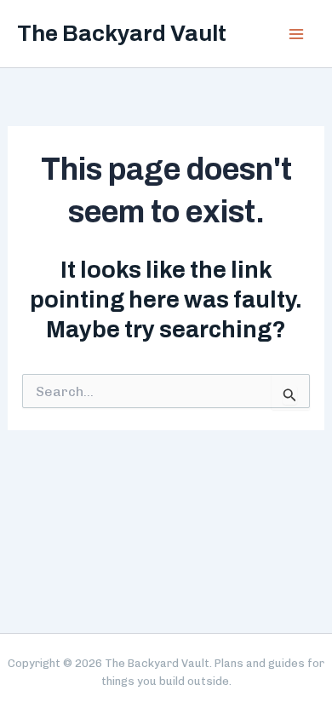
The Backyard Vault (121, 33)
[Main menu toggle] (296, 34)
